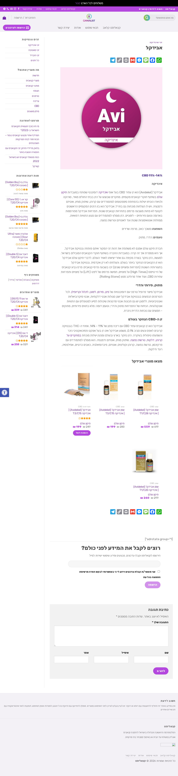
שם (166, 652)
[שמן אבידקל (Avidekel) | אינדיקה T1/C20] (145, 461)
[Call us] (8, 9)
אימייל (125, 652)
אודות (39, 8)
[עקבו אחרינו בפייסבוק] (19, 9)
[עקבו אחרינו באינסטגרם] (15, 9)
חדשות (36, 75)
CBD (36, 106)
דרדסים (35, 283)
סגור (77, 3)
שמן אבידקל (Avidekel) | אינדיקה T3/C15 (111, 411)
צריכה (36, 101)
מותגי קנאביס (32, 85)
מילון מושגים (33, 111)
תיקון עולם (153, 423)
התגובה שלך (160, 622)
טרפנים (35, 96)
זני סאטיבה (34, 50)
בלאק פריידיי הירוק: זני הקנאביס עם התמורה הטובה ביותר (22, 150)
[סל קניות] (4, 18)
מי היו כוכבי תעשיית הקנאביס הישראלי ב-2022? (25, 128)
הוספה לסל (82, 433)
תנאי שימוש (51, 8)
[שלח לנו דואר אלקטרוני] (11, 9)
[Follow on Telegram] (4, 9)
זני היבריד (34, 55)
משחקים (35, 279)
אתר (86, 652)
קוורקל (36, 166)
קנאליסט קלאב (68, 8)
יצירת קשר (27, 8)
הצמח (36, 90)
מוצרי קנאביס (32, 80)
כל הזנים (35, 60)
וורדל (11, 279)
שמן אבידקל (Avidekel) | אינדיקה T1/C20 (146, 488)
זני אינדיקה (156, 42)
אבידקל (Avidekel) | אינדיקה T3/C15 (80, 411)
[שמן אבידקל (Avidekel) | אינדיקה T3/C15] (111, 384)
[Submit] (147, 18)
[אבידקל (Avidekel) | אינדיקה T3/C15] (77, 384)
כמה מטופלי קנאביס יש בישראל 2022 (24, 159)
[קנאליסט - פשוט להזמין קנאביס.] (89, 18)
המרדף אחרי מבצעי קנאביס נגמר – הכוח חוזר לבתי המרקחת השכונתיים (22, 139)
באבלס (26, 279)
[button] (4, 392)
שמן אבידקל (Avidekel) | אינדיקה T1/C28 (146, 411)
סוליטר (19, 279)
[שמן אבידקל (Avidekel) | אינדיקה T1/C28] (145, 384)
